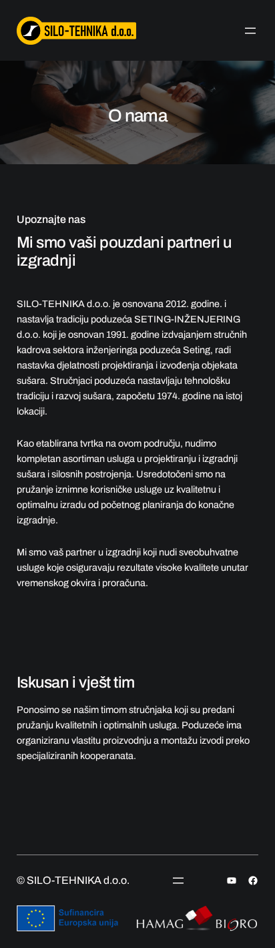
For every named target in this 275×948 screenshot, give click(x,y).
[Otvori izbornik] (250, 31)
